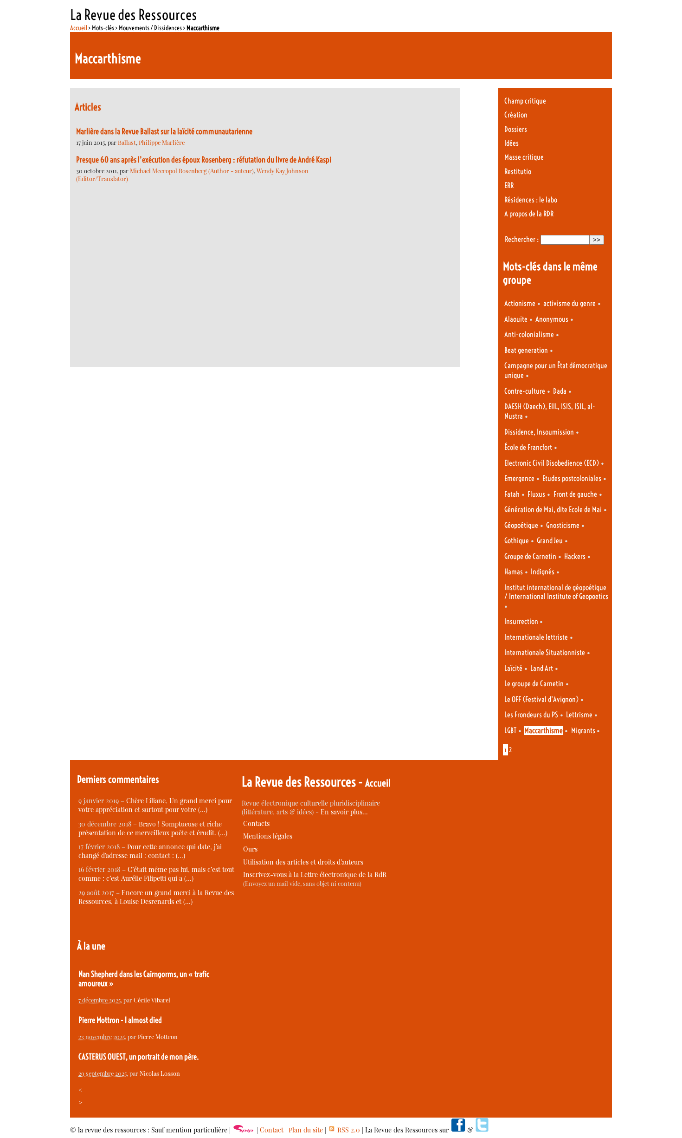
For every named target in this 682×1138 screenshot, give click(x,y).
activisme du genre (569, 303)
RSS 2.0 (347, 1129)
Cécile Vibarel (152, 1000)
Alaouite (516, 319)
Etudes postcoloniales (571, 478)
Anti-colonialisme (529, 334)
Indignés (542, 571)
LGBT (510, 730)
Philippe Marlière (162, 142)
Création (516, 115)
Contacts (256, 823)
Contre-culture (524, 391)
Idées (511, 143)
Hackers (574, 556)
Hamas (513, 571)
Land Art (541, 668)
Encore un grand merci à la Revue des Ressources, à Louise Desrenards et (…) (156, 897)
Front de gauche (575, 494)
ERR (509, 185)
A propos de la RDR (528, 213)
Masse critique (524, 157)
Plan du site (306, 1129)
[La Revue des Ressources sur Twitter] (482, 1129)
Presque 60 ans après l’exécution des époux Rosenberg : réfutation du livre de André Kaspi (203, 159)
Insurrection (522, 621)
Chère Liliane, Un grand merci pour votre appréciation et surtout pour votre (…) (155, 805)
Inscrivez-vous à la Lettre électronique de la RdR (314, 874)
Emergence (519, 478)
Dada (559, 391)
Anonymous (551, 319)
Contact (271, 1129)
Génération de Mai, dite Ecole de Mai (553, 509)
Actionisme (519, 303)
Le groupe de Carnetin (534, 683)
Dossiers (515, 129)
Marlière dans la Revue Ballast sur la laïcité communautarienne (164, 131)
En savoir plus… (344, 811)
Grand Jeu (550, 540)
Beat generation (526, 350)
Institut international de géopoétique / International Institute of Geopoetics (556, 592)
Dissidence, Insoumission (539, 432)
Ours (250, 849)
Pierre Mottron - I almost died (120, 1020)
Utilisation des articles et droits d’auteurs (303, 862)
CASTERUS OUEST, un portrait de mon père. (138, 1056)
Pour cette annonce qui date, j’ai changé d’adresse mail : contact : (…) (150, 851)
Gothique (516, 540)
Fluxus (536, 494)
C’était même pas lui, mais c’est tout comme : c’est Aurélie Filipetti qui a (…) (156, 874)
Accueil (78, 28)
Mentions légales (267, 836)
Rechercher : (522, 239)
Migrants (584, 730)
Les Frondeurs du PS (531, 714)
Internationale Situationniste (544, 652)
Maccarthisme (543, 730)
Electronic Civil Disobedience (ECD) (551, 463)
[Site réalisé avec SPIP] (243, 1129)
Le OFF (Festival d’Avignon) (541, 699)
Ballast (127, 142)
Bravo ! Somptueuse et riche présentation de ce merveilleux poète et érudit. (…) (152, 828)
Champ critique (525, 101)
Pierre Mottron (158, 1036)
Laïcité (513, 668)
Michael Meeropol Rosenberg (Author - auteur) (192, 171)
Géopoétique (521, 525)
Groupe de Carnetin (530, 556)
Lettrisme (579, 714)
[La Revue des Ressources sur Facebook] (457, 1129)
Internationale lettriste (536, 637)
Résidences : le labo (530, 199)
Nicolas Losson (160, 1073)
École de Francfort (528, 447)
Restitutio (517, 171)
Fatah (512, 494)
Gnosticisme (562, 525)
